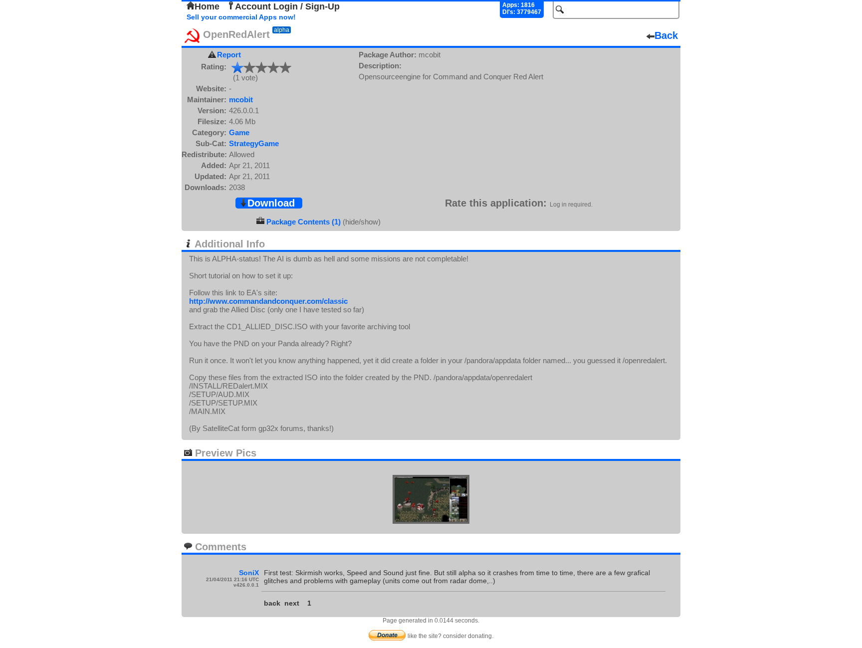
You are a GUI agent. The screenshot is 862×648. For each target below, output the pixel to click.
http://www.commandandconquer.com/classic (268, 301)
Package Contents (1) (303, 221)
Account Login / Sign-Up (287, 6)
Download (271, 203)
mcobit (241, 99)
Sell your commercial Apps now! (241, 17)
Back (666, 35)
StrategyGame (254, 143)
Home (207, 6)
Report (229, 54)
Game (239, 132)
